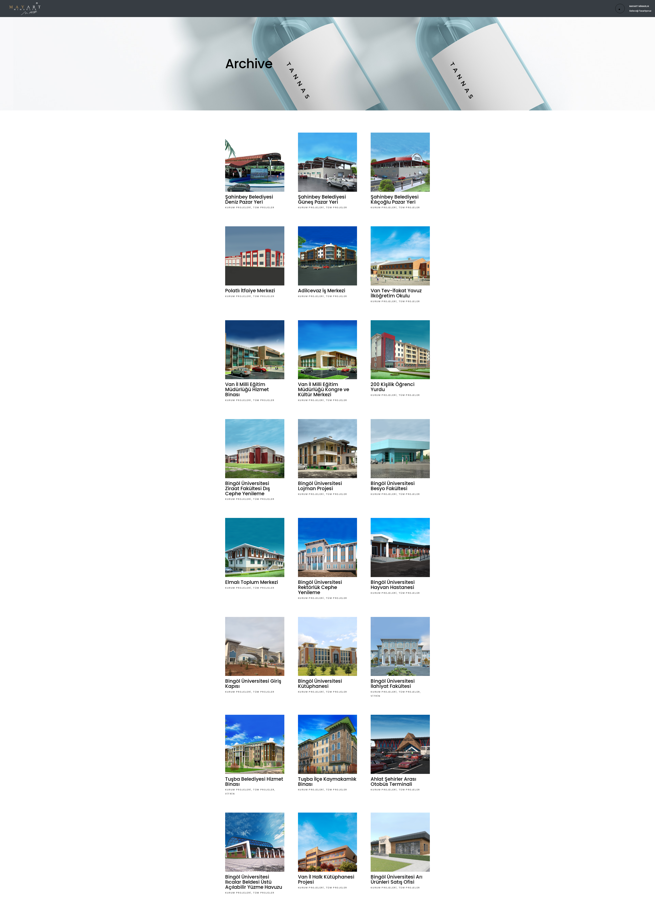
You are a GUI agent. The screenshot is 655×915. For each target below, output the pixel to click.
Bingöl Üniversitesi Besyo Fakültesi (393, 486)
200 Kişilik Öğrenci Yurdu (392, 387)
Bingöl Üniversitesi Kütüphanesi (320, 684)
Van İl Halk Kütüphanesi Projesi (326, 879)
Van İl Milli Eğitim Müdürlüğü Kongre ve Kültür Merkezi (323, 389)
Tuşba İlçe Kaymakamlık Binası (327, 782)
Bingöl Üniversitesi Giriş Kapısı (253, 684)
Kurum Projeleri (238, 207)
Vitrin (375, 696)
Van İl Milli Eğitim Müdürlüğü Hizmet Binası (247, 389)
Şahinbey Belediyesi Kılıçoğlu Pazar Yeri (395, 199)
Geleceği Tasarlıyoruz (640, 11)
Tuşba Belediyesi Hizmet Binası (254, 782)
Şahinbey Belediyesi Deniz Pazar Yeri (249, 199)
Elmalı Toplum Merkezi (251, 582)
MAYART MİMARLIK (639, 6)
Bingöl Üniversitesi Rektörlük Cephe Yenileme (320, 587)
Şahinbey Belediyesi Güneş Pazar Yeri (322, 199)
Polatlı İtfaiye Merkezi (250, 290)
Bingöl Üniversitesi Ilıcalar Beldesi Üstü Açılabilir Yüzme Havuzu (253, 882)
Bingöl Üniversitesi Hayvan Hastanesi (393, 585)
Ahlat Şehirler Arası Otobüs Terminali (393, 782)
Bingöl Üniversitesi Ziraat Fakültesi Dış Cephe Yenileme (247, 488)
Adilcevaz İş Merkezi (321, 290)
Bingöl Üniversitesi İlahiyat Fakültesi (393, 684)
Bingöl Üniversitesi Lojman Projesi (320, 486)
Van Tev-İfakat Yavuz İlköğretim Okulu (396, 293)
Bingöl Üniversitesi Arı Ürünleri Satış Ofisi (396, 879)
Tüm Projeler (263, 207)
